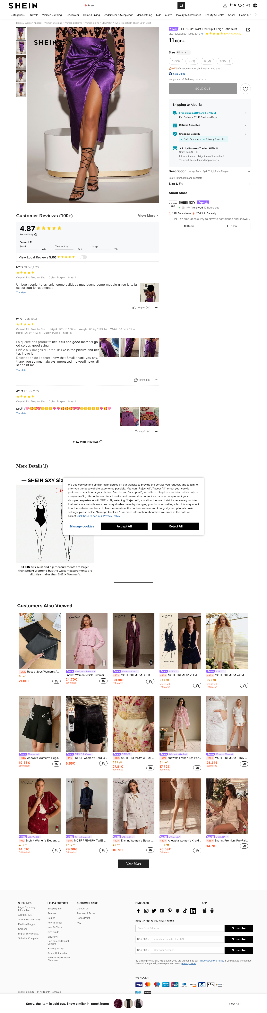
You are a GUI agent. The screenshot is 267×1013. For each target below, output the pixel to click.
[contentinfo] (194, 984)
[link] (232, 5)
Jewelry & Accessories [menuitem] (188, 14)
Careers (22, 929)
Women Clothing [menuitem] (52, 14)
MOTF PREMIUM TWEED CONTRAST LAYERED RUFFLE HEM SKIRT (87, 840)
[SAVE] (245, 88)
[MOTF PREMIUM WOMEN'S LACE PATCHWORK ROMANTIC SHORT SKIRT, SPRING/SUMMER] (227, 641)
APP (204, 903)
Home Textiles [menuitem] (247, 14)
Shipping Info (54, 908)
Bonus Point (83, 918)
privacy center (188, 963)
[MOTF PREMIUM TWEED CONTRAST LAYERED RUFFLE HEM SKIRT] (87, 806)
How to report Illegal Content (58, 942)
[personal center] (225, 5)
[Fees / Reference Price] (183, 41)
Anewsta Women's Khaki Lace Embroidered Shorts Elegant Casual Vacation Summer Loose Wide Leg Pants (180, 840)
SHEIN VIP (53, 936)
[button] (248, 5)
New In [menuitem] (34, 14)
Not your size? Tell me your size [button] (186, 79)
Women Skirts (91, 23)
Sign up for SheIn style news (154, 921)
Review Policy (26, 234)
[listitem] (39, 651)
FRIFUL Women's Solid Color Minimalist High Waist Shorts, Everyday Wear (87, 757)
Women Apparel (33, 23)
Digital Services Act (28, 933)
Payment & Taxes (86, 913)
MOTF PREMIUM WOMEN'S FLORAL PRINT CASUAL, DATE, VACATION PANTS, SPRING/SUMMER (133, 757)
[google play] (212, 912)
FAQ (79, 922)
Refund (51, 918)
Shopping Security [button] (189, 134)
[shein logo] (23, 5)
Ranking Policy (55, 948)
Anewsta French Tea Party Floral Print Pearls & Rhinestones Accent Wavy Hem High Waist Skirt (180, 757)
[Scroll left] (251, 15)
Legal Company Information (26, 909)
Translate (21, 292)
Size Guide (53, 932)
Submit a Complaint (28, 938)
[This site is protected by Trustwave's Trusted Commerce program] (138, 992)
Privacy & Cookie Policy (211, 960)
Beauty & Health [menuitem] (214, 14)
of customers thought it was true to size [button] (196, 68)
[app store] (204, 912)
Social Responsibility (29, 919)
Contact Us (83, 908)
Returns (51, 913)
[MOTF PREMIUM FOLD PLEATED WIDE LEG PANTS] (133, 641)
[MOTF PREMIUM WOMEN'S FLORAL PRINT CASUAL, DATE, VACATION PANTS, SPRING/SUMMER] (133, 724)
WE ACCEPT (142, 978)
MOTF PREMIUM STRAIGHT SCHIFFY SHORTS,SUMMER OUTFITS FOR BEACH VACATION (227, 757)
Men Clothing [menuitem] (144, 14)
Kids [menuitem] (158, 14)
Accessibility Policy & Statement (58, 959)
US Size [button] (181, 52)
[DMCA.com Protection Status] (147, 992)
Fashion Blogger (27, 924)
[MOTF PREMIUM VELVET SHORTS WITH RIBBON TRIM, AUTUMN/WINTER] (180, 641)
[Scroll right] (255, 15)
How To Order (54, 922)
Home (19, 23)
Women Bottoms (73, 23)
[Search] (181, 5)
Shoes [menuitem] (231, 14)
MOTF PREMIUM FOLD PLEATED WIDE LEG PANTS (133, 675)
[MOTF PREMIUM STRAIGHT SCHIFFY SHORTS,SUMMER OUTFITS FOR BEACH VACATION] (227, 724)
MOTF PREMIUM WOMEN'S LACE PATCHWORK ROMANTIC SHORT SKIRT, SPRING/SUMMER (227, 675)
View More (133, 863)
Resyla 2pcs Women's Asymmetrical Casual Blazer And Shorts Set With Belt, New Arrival (40, 671)
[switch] (83, 257)
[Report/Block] (156, 307)
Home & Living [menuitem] (91, 14)
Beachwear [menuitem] (72, 14)
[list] (166, 911)
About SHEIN (25, 915)
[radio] (176, 61)
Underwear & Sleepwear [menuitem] (118, 14)
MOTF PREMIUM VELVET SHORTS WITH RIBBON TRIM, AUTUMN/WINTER (180, 675)
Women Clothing (53, 23)
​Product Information (57, 953)
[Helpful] (134, 307)
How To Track (54, 927)
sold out (203, 88)
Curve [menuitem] (168, 14)
